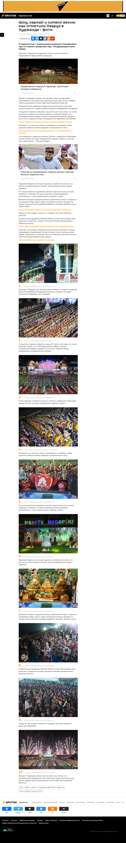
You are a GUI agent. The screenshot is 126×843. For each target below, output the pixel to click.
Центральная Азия (50, 802)
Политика (70, 802)
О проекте (5, 820)
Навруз (27, 787)
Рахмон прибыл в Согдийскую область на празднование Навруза (45, 122)
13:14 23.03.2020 (24, 34)
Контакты (14, 820)
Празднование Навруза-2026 (47, 787)
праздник (33, 787)
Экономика (80, 802)
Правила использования (27, 820)
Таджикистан (60, 787)
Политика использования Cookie (92, 820)
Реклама (40, 820)
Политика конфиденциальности (69, 820)
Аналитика (110, 802)
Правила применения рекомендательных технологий (19, 823)
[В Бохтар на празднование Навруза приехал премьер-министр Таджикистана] (48, 156)
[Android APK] (8, 830)
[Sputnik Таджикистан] (9, 17)
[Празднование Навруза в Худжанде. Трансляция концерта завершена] (48, 71)
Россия (62, 802)
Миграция (100, 802)
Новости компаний (51, 820)
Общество (91, 802)
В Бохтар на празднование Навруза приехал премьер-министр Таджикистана (48, 173)
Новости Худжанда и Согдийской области (31, 791)
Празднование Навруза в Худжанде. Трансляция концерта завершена (44, 87)
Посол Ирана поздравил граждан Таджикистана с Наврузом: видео (46, 226)
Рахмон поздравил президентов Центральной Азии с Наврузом (45, 210)
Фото (21, 787)
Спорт (118, 802)
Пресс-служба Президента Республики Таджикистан (39, 286)
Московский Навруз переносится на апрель (37, 240)
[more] (75, 93)
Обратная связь (44, 823)
